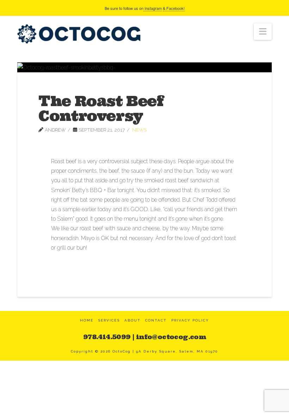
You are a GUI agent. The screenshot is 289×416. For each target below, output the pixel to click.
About (132, 320)
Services (109, 320)
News (139, 130)
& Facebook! (174, 8)
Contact (156, 320)
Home (86, 320)
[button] (263, 31)
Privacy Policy (190, 320)
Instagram (152, 8)
